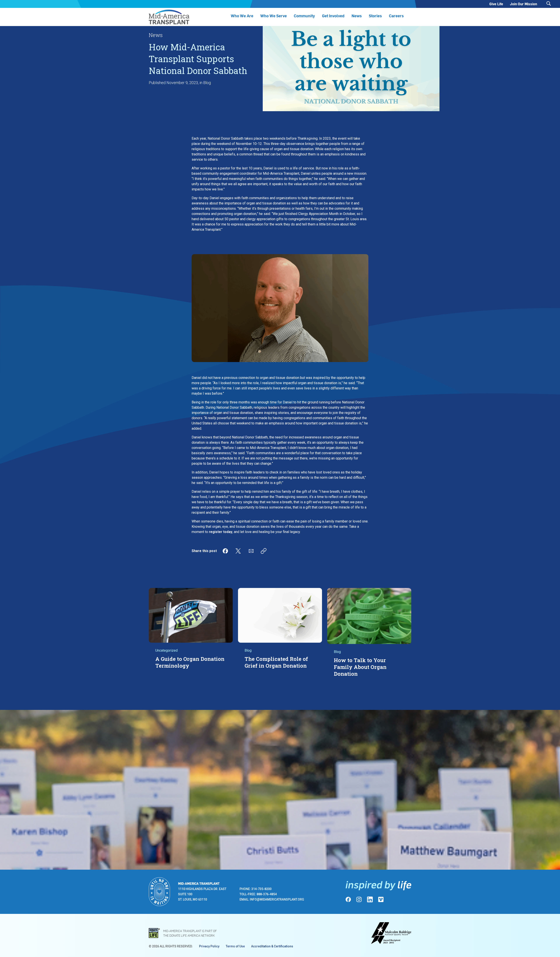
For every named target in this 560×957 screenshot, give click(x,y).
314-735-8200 (261, 889)
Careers (396, 15)
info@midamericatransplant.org (277, 899)
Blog (207, 82)
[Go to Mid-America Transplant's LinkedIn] (370, 899)
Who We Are (242, 15)
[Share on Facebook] (225, 551)
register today (220, 532)
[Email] (251, 551)
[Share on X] (238, 551)
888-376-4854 (267, 894)
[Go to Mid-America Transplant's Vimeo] (380, 899)
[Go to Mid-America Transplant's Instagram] (359, 899)
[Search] (548, 3)
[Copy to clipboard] (263, 551)
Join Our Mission (523, 3)
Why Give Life (321, 794)
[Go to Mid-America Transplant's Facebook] (348, 899)
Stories (375, 15)
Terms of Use (235, 946)
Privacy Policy (209, 946)
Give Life (496, 3)
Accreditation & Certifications (272, 946)
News (357, 15)
